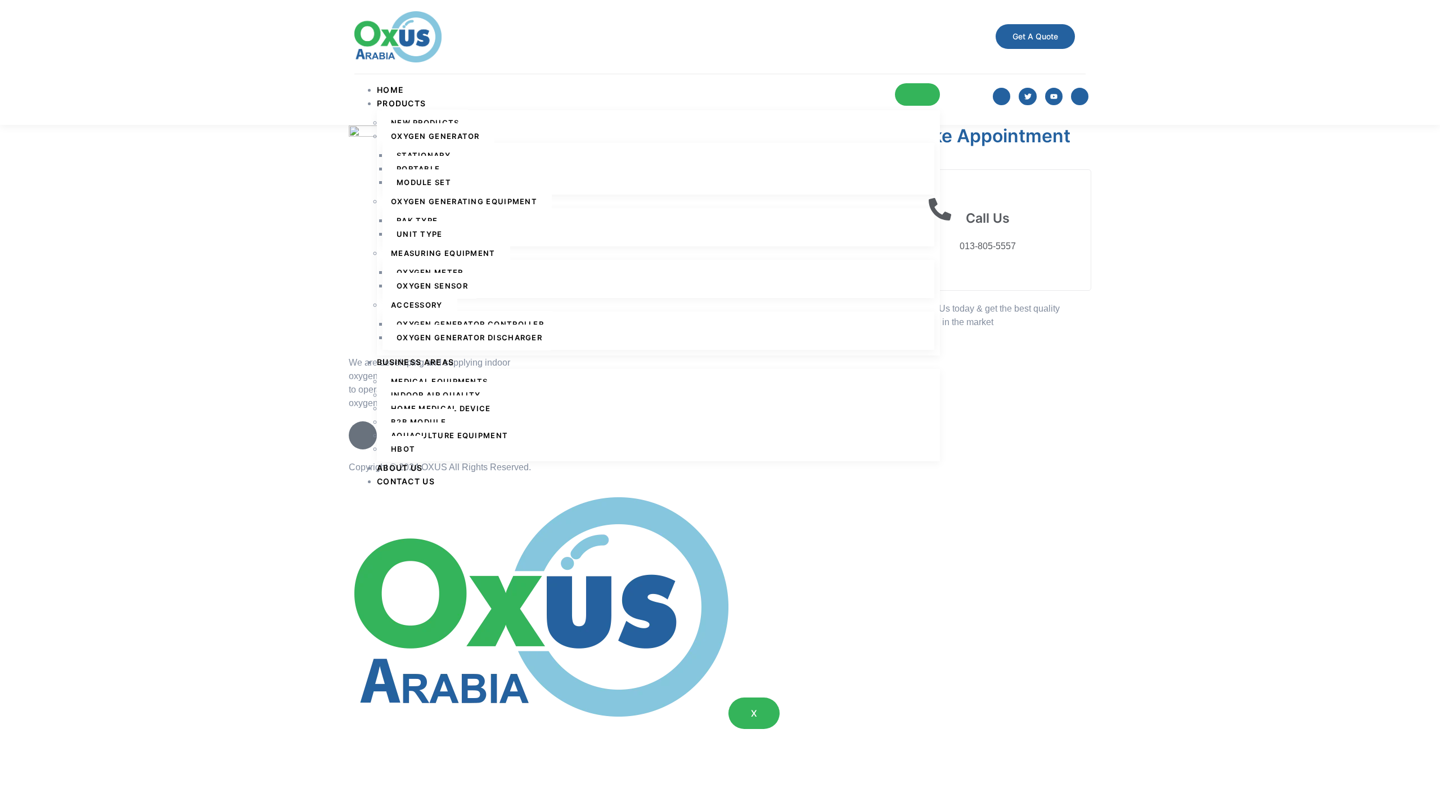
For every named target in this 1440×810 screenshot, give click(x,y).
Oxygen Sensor (432, 285)
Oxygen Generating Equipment (464, 201)
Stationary (424, 155)
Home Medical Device (441, 408)
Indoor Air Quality (435, 394)
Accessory (417, 304)
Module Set (424, 182)
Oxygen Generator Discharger (469, 337)
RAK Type (417, 220)
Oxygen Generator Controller (470, 324)
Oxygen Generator (435, 136)
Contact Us (406, 481)
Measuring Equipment (443, 253)
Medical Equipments (439, 381)
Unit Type (420, 234)
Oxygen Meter (430, 272)
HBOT (403, 448)
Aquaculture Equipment (449, 435)
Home (390, 89)
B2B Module (418, 421)
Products (401, 103)
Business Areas (415, 362)
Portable (418, 168)
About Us (399, 467)
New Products (425, 122)
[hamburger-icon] (917, 94)
